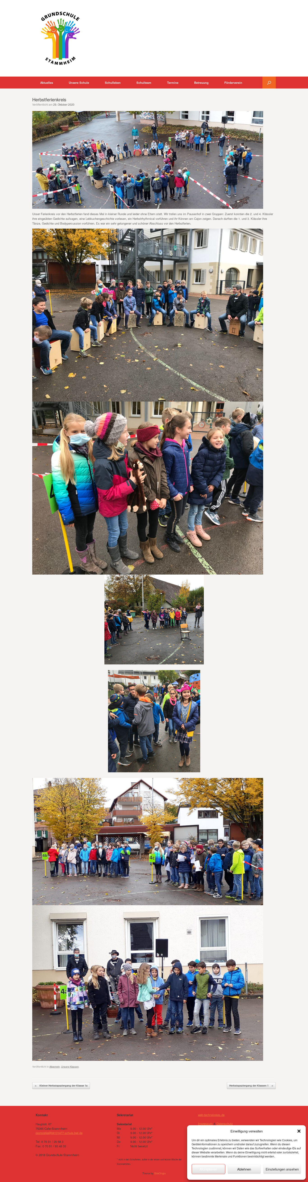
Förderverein (233, 82)
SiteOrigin (160, 1173)
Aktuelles (46, 82)
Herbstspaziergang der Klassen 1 (251, 1085)
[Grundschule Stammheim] (60, 38)
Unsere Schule (79, 82)
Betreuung (201, 82)
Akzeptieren (208, 1169)
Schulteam (143, 82)
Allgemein (54, 1066)
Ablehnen (244, 1169)
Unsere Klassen (70, 1066)
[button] (299, 1131)
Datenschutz (224, 1123)
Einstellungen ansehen (282, 1169)
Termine (172, 82)
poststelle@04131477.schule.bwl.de (59, 1133)
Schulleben (113, 82)
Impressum (205, 1123)
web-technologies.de (211, 1115)
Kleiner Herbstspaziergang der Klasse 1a (61, 1085)
